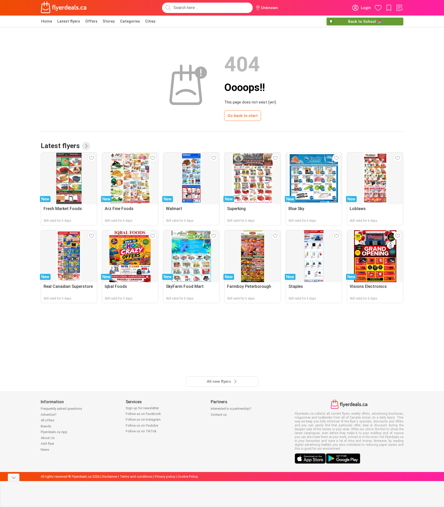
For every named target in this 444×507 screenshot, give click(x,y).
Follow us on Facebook (143, 414)
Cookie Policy (188, 476)
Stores (109, 21)
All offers (47, 420)
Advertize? (49, 414)
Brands (46, 426)
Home (46, 21)
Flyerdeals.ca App (54, 432)
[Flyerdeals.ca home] (64, 7)
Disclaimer (109, 476)
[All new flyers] (86, 146)
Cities (150, 21)
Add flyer (47, 444)
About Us (48, 438)
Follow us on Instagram (143, 419)
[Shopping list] (399, 8)
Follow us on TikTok (141, 431)
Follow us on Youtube (142, 425)
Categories (130, 21)
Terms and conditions (136, 476)
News (45, 450)
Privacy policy (165, 476)
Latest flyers (68, 21)
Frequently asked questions (61, 409)
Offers (91, 21)
